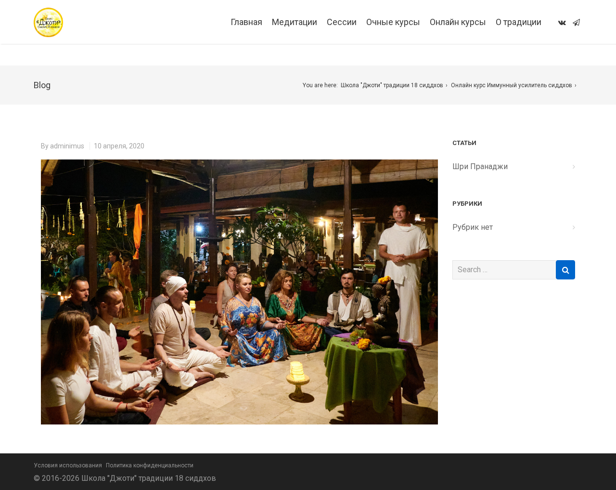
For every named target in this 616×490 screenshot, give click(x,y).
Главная (246, 22)
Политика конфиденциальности (149, 465)
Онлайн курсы (458, 22)
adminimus (67, 146)
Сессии (342, 22)
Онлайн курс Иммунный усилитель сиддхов (511, 85)
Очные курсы (393, 22)
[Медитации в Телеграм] (576, 22)
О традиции (518, 22)
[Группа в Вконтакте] (562, 22)
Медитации (294, 22)
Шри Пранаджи (480, 166)
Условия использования (68, 465)
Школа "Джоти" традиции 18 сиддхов (392, 85)
